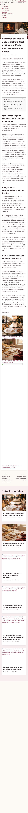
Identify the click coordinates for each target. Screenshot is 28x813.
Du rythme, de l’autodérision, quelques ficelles (13, 105)
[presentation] (14, 502)
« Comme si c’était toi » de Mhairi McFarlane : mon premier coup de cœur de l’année (13, 637)
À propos (4, 17)
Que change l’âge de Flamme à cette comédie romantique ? (13, 102)
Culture (4, 15)
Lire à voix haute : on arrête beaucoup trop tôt (21, 477)
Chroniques (5, 6)
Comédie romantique (7, 13)
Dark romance (5, 10)
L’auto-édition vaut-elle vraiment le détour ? (13, 108)
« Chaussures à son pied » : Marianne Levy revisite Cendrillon (12, 575)
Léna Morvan (7, 54)
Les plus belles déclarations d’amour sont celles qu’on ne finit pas (7, 478)
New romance (5, 8)
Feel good (4, 12)
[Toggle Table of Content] (22, 99)
